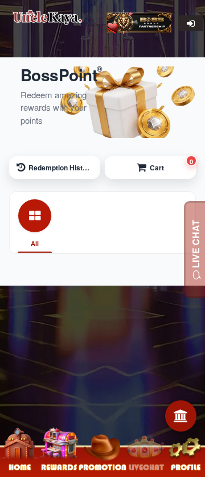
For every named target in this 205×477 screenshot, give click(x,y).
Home (20, 467)
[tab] (35, 223)
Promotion (102, 467)
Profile (185, 467)
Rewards (59, 467)
